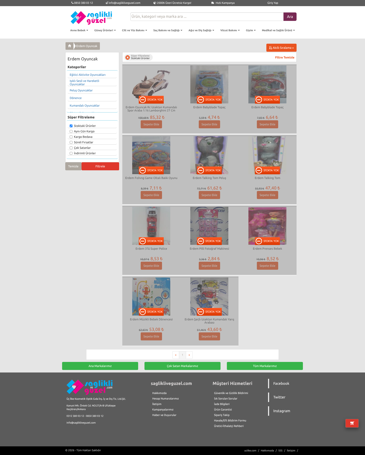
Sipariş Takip (222, 415)
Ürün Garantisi (223, 409)
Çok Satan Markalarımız (182, 366)
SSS (280, 450)
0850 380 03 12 (83, 2)
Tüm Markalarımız (265, 366)
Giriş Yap (272, 2)
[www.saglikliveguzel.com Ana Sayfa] (69, 46)
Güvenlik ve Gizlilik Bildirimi (231, 393)
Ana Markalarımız (100, 366)
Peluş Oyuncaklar (81, 90)
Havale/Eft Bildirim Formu (230, 420)
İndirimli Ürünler (85, 153)
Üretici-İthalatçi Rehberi (229, 426)
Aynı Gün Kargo (84, 131)
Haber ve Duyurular (164, 415)
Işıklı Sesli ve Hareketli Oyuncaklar (84, 82)
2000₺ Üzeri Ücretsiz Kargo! (173, 2)
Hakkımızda (159, 393)
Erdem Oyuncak (86, 46)
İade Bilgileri (222, 404)
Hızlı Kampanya (225, 2)
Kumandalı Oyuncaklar (85, 105)
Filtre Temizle (284, 57)
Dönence (76, 98)
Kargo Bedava (83, 136)
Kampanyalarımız (162, 409)
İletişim (156, 404)
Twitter (279, 397)
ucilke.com (250, 450)
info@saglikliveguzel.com (124, 2)
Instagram (281, 411)
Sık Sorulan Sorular (225, 398)
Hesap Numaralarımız (165, 398)
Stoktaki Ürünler (85, 125)
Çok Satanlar (82, 147)
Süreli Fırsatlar (83, 142)
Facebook (281, 384)
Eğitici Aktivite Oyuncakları (88, 74)
